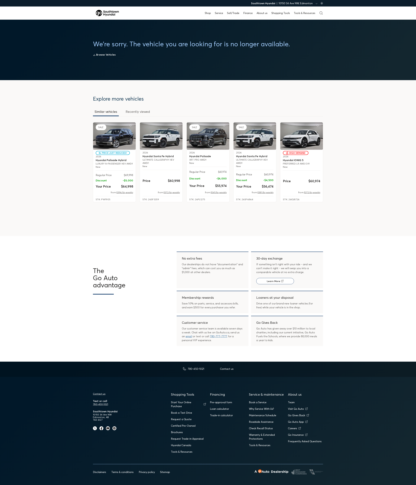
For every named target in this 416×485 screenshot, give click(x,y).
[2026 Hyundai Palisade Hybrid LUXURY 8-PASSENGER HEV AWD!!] (114, 136)
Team (291, 402)
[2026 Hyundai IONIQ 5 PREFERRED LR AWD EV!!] (301, 136)
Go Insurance (296, 434)
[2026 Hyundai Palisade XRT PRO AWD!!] (208, 136)
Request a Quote (181, 419)
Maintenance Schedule (262, 415)
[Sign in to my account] (321, 3)
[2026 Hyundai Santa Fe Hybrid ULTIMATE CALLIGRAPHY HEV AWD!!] (161, 136)
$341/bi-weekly (219, 192)
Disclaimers (99, 472)
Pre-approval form (221, 402)
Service (219, 13)
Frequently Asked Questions (305, 441)
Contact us (99, 393)
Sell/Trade (233, 13)
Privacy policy (147, 472)
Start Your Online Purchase (181, 404)
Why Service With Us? (261, 408)
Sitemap (165, 472)
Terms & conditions (122, 472)
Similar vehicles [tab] (106, 112)
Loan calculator (219, 408)
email (189, 336)
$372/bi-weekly (171, 192)
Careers (292, 428)
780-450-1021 (100, 404)
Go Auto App (296, 421)
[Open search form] (321, 13)
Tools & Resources (304, 13)
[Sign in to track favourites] (131, 126)
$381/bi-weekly (265, 192)
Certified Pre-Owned (183, 425)
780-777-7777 (218, 336)
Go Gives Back (296, 415)
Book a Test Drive (181, 412)
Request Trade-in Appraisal (187, 438)
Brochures (177, 432)
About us (262, 13)
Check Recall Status (261, 428)
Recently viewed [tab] (138, 112)
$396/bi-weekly (124, 192)
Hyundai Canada (181, 445)
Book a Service (257, 402)
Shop (208, 13)
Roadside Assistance (261, 421)
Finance (248, 13)
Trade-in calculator (221, 415)
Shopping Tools (280, 13)
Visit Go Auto (296, 408)
